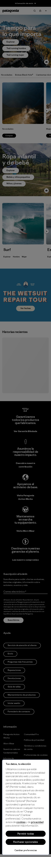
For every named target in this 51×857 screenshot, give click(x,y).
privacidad (37, 822)
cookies (21, 822)
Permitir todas (25, 833)
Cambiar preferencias (25, 850)
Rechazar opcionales (25, 841)
